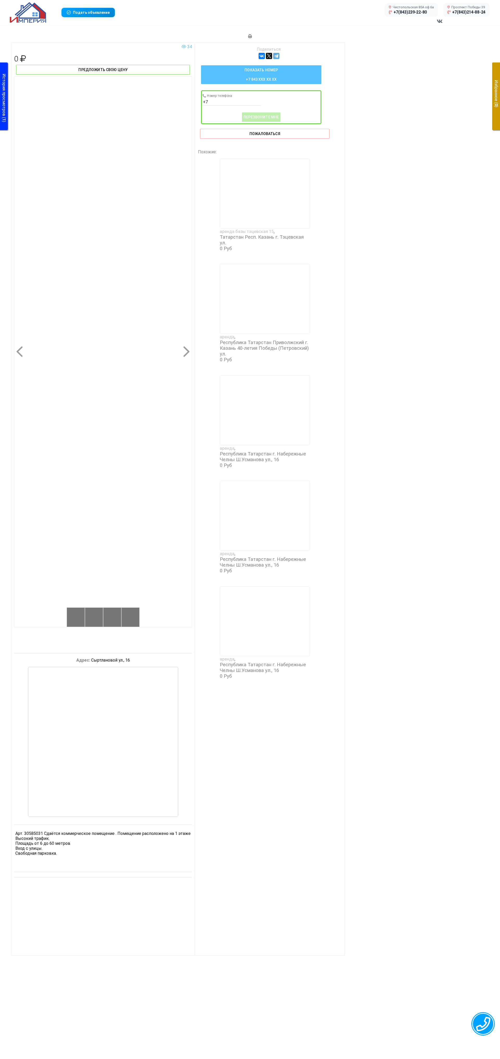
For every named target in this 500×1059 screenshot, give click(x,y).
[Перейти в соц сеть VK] (439, 24)
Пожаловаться (264, 134)
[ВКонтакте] (262, 56)
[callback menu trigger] (483, 1024)
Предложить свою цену (103, 70)
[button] (33, 12)
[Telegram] (276, 56)
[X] (269, 56)
